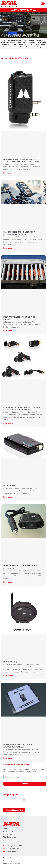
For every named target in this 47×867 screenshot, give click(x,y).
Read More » (8, 173)
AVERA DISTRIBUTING (23, 10)
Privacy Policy (7, 858)
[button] (24, 800)
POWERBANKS (10, 486)
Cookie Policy (7, 861)
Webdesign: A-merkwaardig (11, 864)
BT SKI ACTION (10, 662)
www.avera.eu (23, 35)
